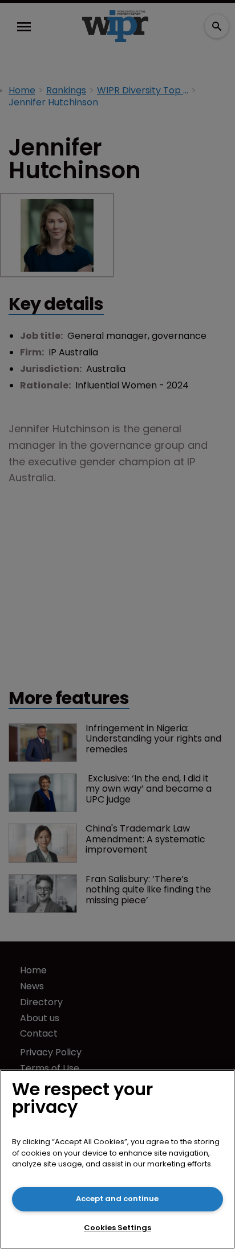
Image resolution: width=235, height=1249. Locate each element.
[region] (117, 1159)
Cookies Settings (117, 1227)
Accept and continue (117, 1198)
